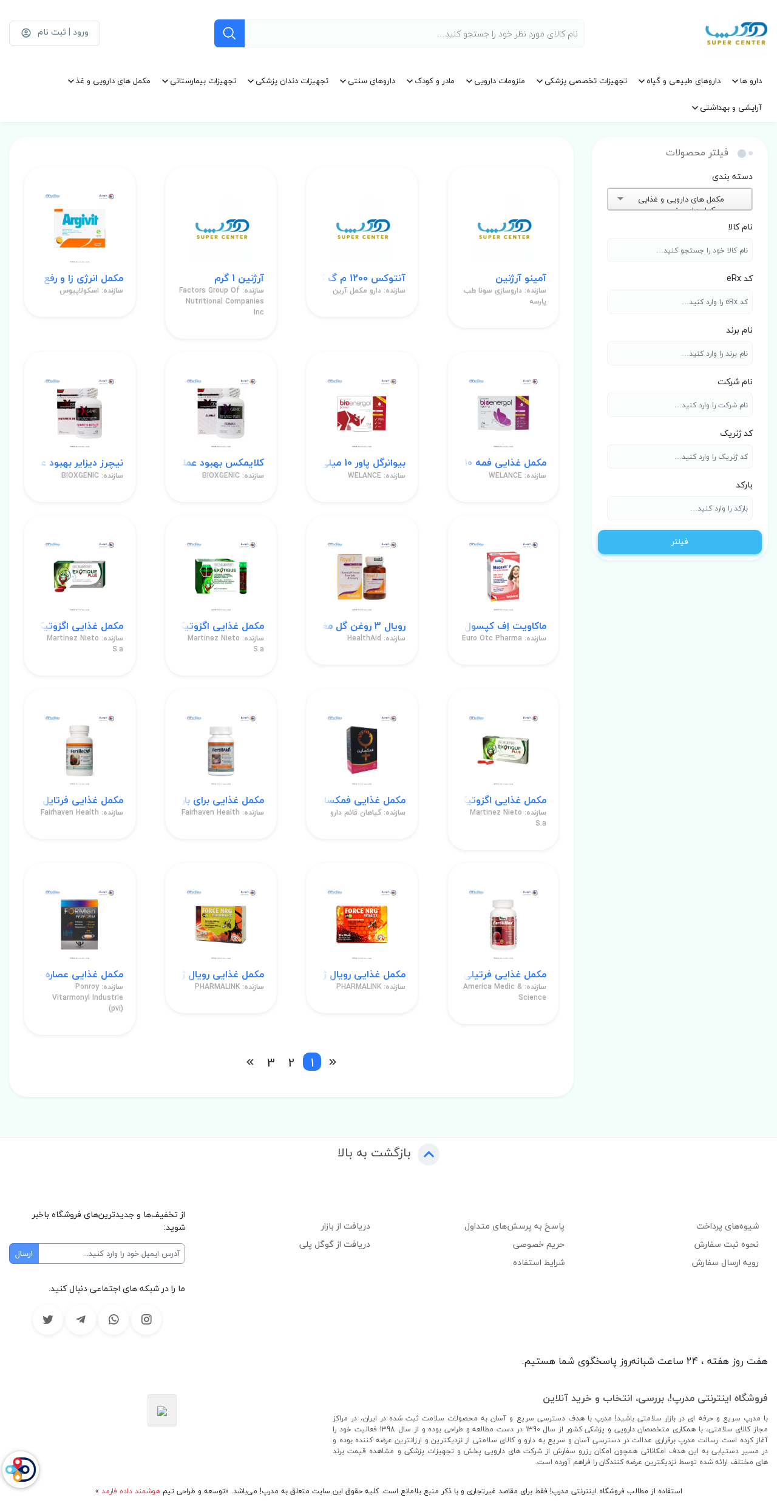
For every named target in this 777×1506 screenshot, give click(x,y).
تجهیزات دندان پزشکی (292, 80)
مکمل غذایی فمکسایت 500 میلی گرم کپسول (362, 800)
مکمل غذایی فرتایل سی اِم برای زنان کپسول (79, 800)
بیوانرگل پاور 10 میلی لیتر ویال (362, 463)
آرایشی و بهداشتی (731, 107)
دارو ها (751, 80)
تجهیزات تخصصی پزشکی (586, 80)
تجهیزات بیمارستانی (203, 80)
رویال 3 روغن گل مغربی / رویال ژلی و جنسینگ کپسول (362, 626)
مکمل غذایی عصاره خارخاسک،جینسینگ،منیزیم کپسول (79, 974)
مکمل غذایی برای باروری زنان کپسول (221, 800)
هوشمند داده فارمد (129, 1491)
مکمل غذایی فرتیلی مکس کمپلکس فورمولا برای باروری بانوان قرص (503, 974)
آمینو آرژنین (520, 278)
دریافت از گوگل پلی (334, 1244)
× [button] (730, 199)
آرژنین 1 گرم (239, 278)
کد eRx (740, 278)
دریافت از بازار (345, 1225)
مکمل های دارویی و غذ (113, 80)
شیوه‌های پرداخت (727, 1225)
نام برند (739, 330)
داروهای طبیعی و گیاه (683, 80)
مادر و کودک (435, 80)
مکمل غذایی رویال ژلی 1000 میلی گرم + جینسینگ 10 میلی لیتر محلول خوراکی (362, 974)
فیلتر (679, 541)
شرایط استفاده (539, 1262)
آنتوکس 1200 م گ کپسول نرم (362, 278)
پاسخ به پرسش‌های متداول (514, 1225)
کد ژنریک (736, 433)
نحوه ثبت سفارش (726, 1244)
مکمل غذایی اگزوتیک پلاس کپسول (79, 626)
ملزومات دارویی (499, 80)
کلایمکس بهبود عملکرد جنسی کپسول (221, 463)
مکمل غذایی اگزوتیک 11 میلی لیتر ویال (221, 626)
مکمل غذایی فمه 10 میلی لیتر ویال (503, 463)
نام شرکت (735, 381)
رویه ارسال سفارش (725, 1262)
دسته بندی (732, 176)
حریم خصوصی (539, 1244)
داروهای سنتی (371, 80)
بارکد (744, 484)
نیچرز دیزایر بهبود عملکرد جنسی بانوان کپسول (79, 463)
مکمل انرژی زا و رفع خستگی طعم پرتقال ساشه (79, 278)
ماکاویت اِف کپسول (505, 626)
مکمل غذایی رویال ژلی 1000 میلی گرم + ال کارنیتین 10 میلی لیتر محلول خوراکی (221, 974)
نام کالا (740, 226)
